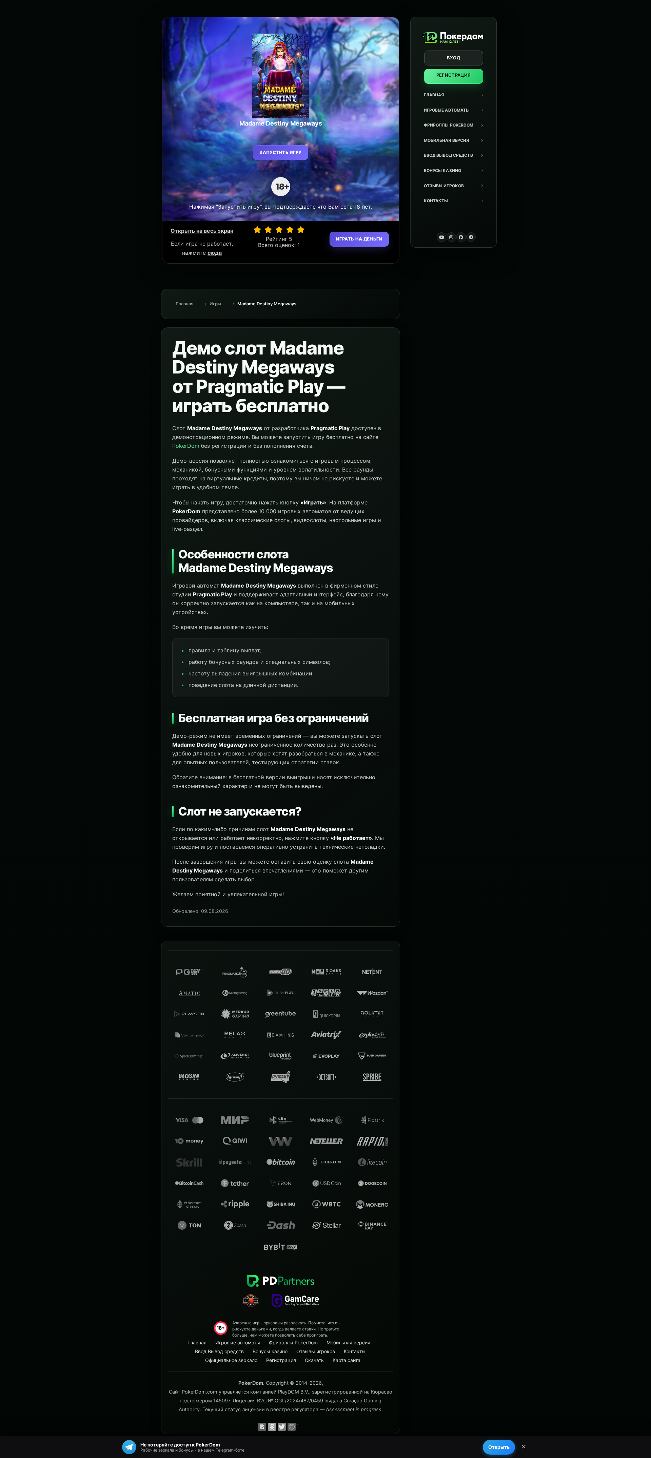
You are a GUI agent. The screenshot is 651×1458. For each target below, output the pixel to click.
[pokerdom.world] (451, 237)
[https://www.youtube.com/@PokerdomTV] (441, 237)
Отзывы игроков (444, 185)
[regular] (279, 229)
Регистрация (453, 75)
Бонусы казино (442, 170)
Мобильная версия (446, 140)
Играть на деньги (359, 239)
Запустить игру (280, 152)
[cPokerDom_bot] (471, 237)
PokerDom (185, 445)
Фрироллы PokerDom (449, 125)
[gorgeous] (300, 229)
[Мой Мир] (292, 1427)
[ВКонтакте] (262, 1427)
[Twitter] (282, 1427)
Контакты (436, 200)
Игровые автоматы (447, 110)
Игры (215, 303)
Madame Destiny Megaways (266, 303)
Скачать (314, 1360)
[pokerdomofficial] (461, 237)
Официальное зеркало (231, 1360)
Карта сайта (346, 1360)
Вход (453, 57)
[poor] (268, 229)
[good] (290, 229)
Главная (434, 94)
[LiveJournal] (301, 1427)
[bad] (257, 229)
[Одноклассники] (272, 1427)
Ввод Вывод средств (448, 155)
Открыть (499, 1447)
